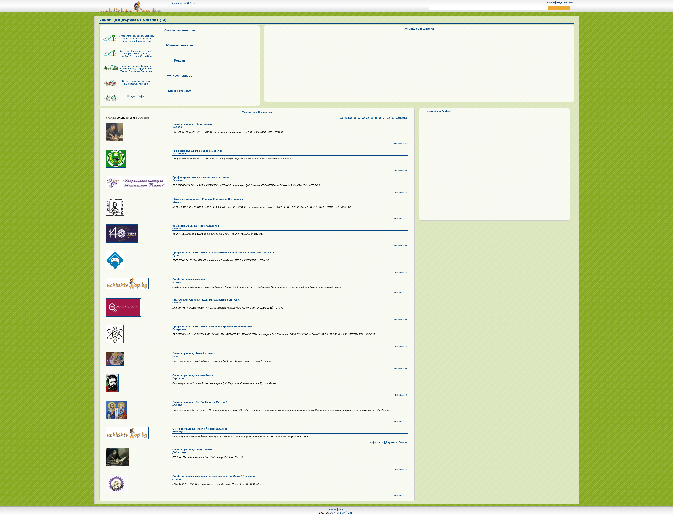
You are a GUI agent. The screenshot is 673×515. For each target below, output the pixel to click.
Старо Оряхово (127, 36)
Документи (391, 442)
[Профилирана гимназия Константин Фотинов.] (136, 183)
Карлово (143, 83)
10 (355, 117)
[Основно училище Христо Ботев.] (136, 383)
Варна (140, 36)
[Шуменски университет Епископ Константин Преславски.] (136, 207)
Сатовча (124, 68)
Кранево (148, 36)
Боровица (146, 66)
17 (384, 117)
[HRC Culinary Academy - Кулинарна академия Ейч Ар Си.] (136, 307)
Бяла (132, 41)
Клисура (145, 81)
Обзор (124, 41)
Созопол (124, 51)
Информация (400, 143)
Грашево (135, 66)
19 (393, 117)
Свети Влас (146, 56)
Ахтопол (134, 56)
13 (367, 117)
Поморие (127, 53)
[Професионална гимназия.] (136, 284)
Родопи (179, 60)
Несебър (123, 56)
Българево (145, 38)
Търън (123, 71)
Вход (559, 2)
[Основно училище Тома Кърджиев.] (136, 359)
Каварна (134, 38)
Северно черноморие (179, 30)
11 (359, 117)
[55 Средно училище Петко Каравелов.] (136, 233)
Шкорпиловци (143, 41)
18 (388, 117)
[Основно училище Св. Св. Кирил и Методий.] (136, 410)
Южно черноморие (179, 45)
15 (376, 117)
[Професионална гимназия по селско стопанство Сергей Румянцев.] (136, 484)
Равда (146, 53)
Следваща (401, 117)
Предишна (346, 117)
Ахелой (137, 53)
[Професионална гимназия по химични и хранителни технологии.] (136, 334)
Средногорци (137, 68)
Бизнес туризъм (179, 90)
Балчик (124, 38)
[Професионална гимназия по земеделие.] (136, 158)
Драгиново (134, 71)
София (141, 96)
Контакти (568, 2)
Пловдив (131, 96)
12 (363, 117)
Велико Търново (131, 81)
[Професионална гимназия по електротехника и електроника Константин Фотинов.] (136, 260)
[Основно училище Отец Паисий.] (136, 132)
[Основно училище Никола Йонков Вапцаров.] (136, 433)
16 (380, 117)
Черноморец (136, 51)
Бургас (148, 51)
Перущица (146, 71)
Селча (148, 68)
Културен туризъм (179, 75)
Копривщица (130, 83)
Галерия (403, 442)
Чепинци (125, 66)
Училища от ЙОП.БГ (344, 513)
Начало (551, 2)
